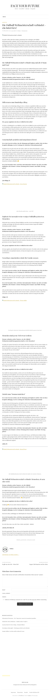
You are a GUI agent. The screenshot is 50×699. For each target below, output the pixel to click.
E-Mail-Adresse (6, 593)
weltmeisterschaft (31, 540)
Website (4, 596)
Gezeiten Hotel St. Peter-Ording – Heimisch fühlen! (13, 624)
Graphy (29, 695)
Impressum (13, 692)
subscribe (34, 599)
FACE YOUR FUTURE (25, 6)
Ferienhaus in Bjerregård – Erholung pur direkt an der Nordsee (16, 628)
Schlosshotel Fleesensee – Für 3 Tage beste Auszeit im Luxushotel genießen (19, 618)
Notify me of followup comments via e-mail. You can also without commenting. (26, 599)
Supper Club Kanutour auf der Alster (38, 564)
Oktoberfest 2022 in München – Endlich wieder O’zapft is (14, 621)
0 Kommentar (24, 30)
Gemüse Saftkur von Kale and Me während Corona (13, 631)
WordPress (21, 695)
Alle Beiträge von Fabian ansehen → (10, 554)
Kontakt (26, 692)
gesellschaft (23, 540)
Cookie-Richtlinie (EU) (34, 692)
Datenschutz (20, 692)
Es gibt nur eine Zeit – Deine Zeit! (10, 564)
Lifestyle (4, 22)
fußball (18, 540)
